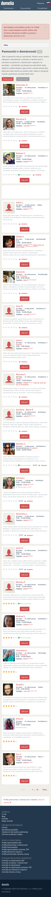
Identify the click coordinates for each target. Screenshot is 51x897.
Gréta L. (20, 202)
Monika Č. (21, 443)
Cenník (4, 827)
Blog (3, 816)
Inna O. (19, 306)
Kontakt (5, 819)
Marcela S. (21, 374)
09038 (31, 384)
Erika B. (19, 718)
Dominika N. (22, 85)
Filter (6, 45)
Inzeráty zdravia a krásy (11, 872)
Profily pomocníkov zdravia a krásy (15, 854)
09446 (28, 161)
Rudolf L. (20, 684)
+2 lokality (33, 448)
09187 (28, 93)
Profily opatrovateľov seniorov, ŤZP (15, 849)
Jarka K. (19, 548)
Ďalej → (45, 789)
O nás (4, 814)
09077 (28, 659)
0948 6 (28, 484)
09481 (28, 209)
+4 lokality (23, 276)
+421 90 (30, 691)
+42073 (29, 416)
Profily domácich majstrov (12, 852)
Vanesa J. (20, 478)
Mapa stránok (7, 821)
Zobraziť (24, 112)
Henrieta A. (21, 650)
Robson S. (20, 153)
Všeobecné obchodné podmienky (15, 832)
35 (37, 789)
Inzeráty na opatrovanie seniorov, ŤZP (17, 867)
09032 (28, 348)
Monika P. (21, 582)
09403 (28, 762)
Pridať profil (7, 79)
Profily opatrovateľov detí (11, 843)
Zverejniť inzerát (22, 79)
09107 (28, 556)
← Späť (22, 789)
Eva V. (19, 754)
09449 (30, 246)
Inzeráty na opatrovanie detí (13, 860)
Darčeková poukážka (10, 830)
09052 (28, 520)
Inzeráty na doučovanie (11, 865)
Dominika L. (22, 513)
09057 (28, 589)
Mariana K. (21, 119)
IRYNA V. (20, 236)
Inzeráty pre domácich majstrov (14, 869)
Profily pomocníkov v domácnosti (15, 845)
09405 (28, 624)
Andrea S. (20, 616)
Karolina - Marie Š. (25, 409)
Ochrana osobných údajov (12, 834)
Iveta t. (19, 340)
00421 (30, 280)
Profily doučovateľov (10, 847)
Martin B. (20, 272)
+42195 (29, 126)
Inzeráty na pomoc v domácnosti (15, 863)
